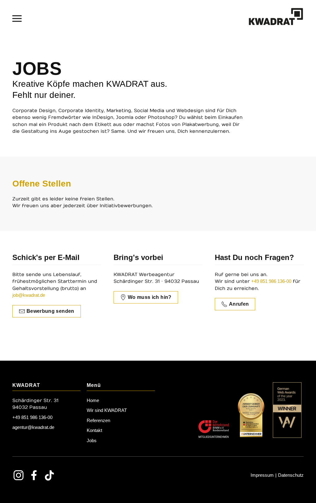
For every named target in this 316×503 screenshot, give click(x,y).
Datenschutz (291, 475)
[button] (17, 18)
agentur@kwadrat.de (33, 427)
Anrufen (239, 304)
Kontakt (94, 430)
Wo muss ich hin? (150, 297)
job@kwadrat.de (28, 295)
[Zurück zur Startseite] (276, 18)
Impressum (262, 475)
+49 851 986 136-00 (271, 281)
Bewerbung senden (50, 311)
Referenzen (98, 420)
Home (93, 400)
